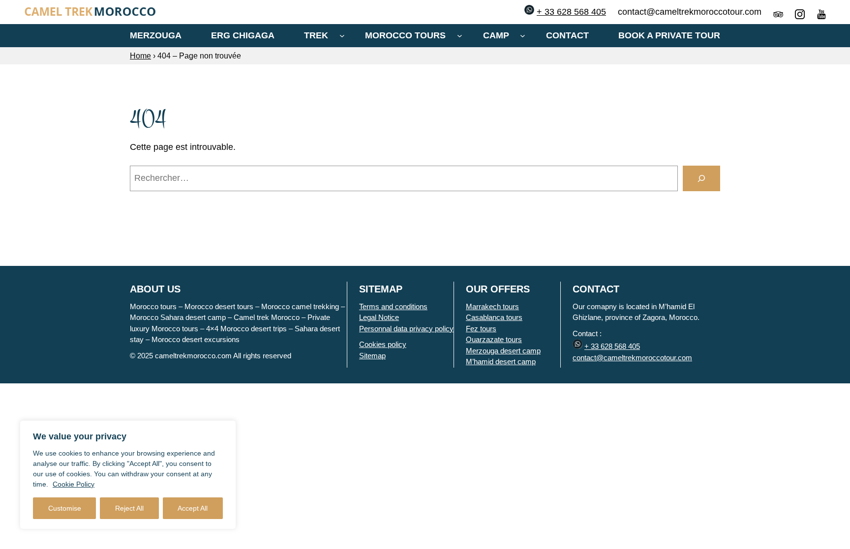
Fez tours (481, 328)
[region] (128, 474)
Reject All (129, 508)
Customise (64, 508)
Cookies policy (382, 344)
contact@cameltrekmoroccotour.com (632, 357)
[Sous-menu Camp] (522, 35)
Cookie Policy (73, 484)
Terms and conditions (393, 306)
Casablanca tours (494, 317)
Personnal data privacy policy (406, 328)
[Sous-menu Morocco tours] (459, 35)
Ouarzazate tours (494, 339)
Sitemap (372, 355)
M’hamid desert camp (501, 361)
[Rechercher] (701, 178)
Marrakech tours (492, 306)
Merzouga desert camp (503, 351)
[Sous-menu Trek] (342, 35)
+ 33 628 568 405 (571, 12)
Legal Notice (379, 317)
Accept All (193, 508)
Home (140, 56)
